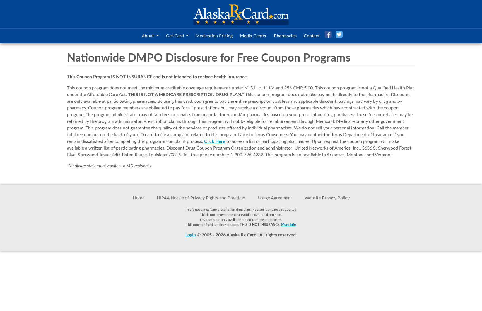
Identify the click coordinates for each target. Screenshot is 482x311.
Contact (312, 36)
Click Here (214, 141)
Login (190, 235)
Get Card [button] (175, 36)
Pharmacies (285, 36)
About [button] (148, 36)
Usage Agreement (275, 198)
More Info (288, 224)
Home (138, 198)
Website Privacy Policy (327, 198)
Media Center (253, 36)
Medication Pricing (214, 36)
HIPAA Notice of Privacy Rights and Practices (201, 198)
